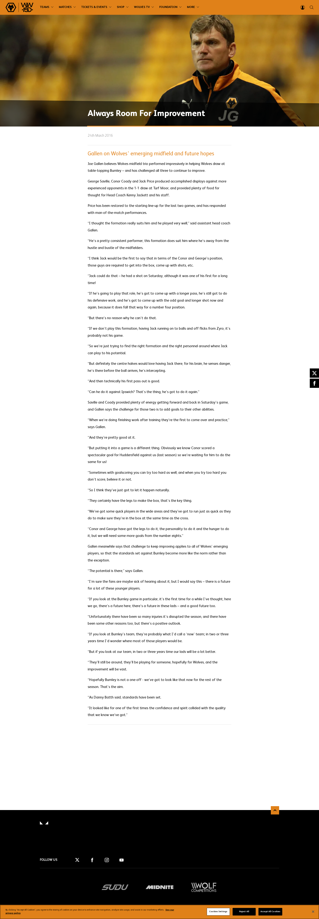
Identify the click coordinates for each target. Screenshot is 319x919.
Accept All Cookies (270, 912)
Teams (44, 7)
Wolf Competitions (203, 887)
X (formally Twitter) (314, 373)
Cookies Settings (218, 912)
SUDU (115, 887)
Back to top (275, 810)
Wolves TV (142, 7)
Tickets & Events (94, 7)
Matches (65, 7)
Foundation (168, 7)
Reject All (244, 912)
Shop (120, 7)
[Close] (313, 912)
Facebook (314, 383)
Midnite (159, 887)
